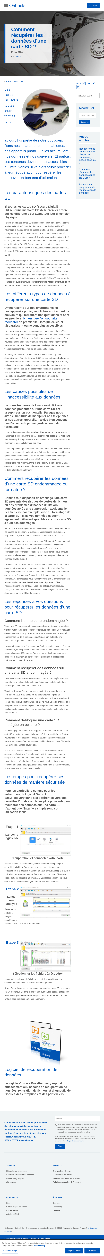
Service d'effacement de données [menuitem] (20, 1175)
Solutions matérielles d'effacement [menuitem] (67, 1182)
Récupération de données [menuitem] (17, 1171)
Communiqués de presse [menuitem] (16, 1207)
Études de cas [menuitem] (12, 1210)
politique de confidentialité (75, 1141)
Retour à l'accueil (14, 81)
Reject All (92, 1251)
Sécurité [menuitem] (56, 1210)
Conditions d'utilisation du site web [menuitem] (16, 1239)
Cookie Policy (39, 1246)
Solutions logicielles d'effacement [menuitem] (66, 1178)
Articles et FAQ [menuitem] (12, 1214)
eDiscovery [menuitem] (11, 1182)
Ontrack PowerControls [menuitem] (63, 1175)
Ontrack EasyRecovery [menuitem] (63, 1171)
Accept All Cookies (73, 1251)
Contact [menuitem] (56, 1203)
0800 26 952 (93, 6)
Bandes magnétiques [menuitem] (15, 1178)
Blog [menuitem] (8, 1203)
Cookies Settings (10, 1251)
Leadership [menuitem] (57, 1207)
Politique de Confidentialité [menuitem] (40, 1239)
